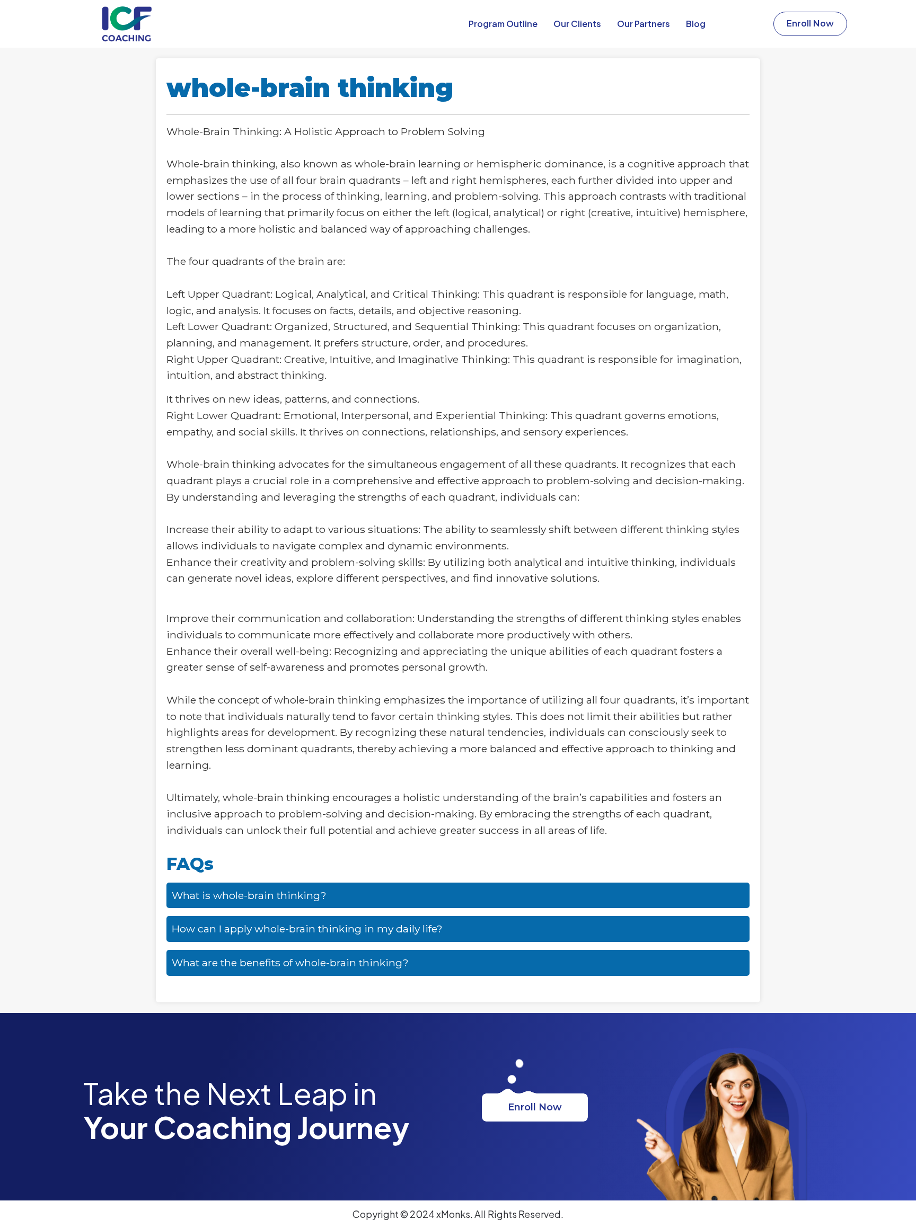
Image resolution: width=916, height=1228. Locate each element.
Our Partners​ (643, 23)
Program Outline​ (503, 23)
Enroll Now (535, 1107)
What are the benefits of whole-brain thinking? (290, 962)
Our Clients (577, 23)
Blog (696, 23)
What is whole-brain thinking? (249, 895)
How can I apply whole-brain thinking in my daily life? (307, 928)
